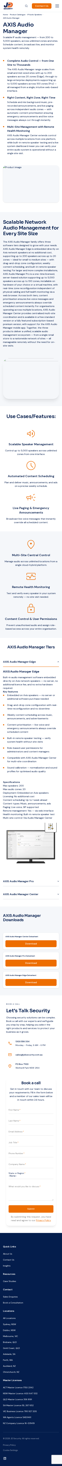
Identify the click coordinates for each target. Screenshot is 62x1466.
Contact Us (41, 5)
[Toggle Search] (26, 6)
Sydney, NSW (9, 1324)
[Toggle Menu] (57, 6)
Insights (7, 1265)
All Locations (9, 1318)
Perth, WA (8, 1360)
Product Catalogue (17, 15)
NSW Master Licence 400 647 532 (20, 1393)
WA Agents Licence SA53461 (17, 1417)
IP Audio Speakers (34, 15)
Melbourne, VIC (10, 1336)
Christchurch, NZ (11, 1372)
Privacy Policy (43, 1220)
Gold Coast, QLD (11, 1348)
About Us (7, 1253)
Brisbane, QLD (10, 1342)
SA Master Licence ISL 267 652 (18, 1405)
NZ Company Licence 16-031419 (19, 1423)
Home (5, 15)
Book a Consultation (13, 1302)
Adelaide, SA (9, 1354)
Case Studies (9, 1281)
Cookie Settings (10, 1450)
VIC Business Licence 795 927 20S (20, 1411)
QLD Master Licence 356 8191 (17, 1399)
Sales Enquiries (10, 1296)
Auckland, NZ (9, 1366)
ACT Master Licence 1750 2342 (18, 1387)
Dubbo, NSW (9, 1330)
